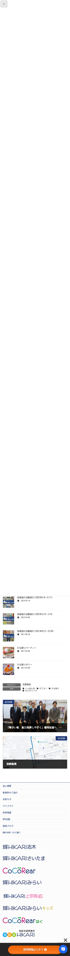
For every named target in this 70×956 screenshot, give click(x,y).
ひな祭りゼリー (24, 664)
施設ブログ (8, 826)
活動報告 (26, 684)
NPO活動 (6, 819)
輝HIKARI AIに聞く (12, 832)
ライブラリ (8, 806)
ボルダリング (31, 691)
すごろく (43, 688)
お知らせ (7, 799)
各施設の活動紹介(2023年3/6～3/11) (35, 597)
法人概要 (7, 786)
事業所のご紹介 (10, 792)
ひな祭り (55, 688)
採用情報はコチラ (33, 949)
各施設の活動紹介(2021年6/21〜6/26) (35, 631)
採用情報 (7, 812)
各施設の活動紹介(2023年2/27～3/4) (35, 614)
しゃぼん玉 (30, 688)
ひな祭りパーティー (26, 648)
